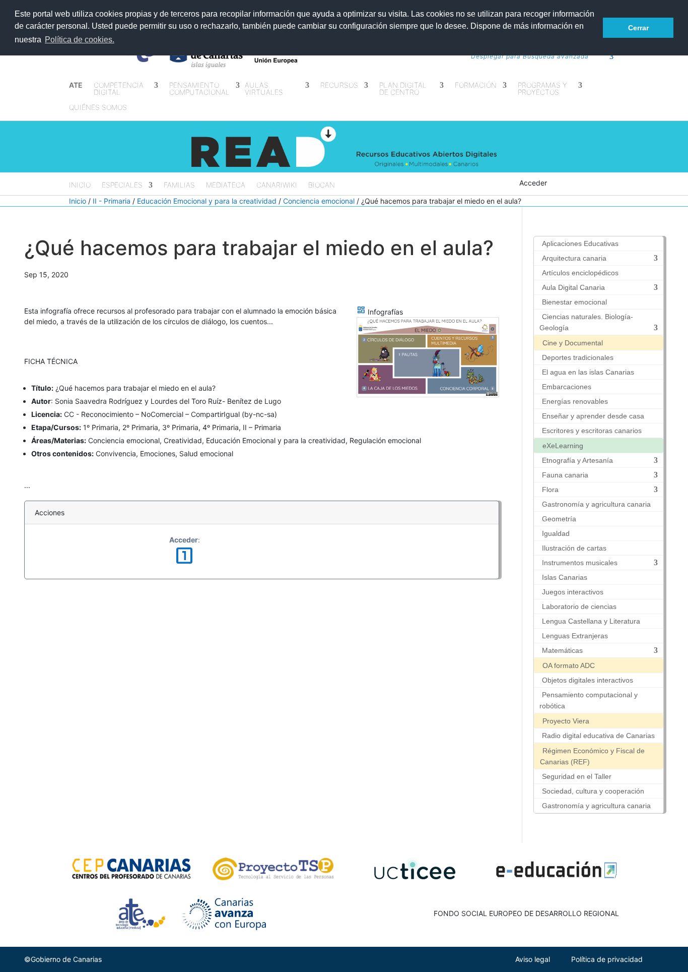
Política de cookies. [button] (79, 39)
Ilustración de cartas (574, 548)
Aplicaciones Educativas (580, 243)
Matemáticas (562, 650)
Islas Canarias (564, 577)
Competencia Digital (119, 89)
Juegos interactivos (572, 592)
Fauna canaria (565, 475)
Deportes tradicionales (577, 357)
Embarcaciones (566, 387)
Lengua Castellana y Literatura (591, 621)
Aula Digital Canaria (573, 287)
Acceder (533, 182)
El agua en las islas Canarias (588, 372)
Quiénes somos (98, 107)
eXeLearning (562, 446)
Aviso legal (532, 959)
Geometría (559, 519)
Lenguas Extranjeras (575, 636)
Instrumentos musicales (579, 563)
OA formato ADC (568, 665)
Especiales (122, 185)
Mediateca (225, 185)
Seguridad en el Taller (576, 776)
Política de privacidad (607, 959)
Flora (550, 489)
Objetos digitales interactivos (587, 680)
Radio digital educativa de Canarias (598, 736)
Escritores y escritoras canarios (592, 431)
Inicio (80, 185)
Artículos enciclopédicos (580, 273)
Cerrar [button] (638, 28)
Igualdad (556, 533)
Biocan (321, 185)
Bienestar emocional (574, 302)
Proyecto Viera (565, 721)
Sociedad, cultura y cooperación (593, 791)
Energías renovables (575, 401)
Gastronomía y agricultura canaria (596, 504)
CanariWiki (276, 185)
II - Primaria (111, 201)
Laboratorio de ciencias (579, 606)
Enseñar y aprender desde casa (593, 416)
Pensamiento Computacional (199, 89)
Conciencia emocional (319, 201)
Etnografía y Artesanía (577, 460)
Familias (179, 185)
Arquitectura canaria (574, 258)
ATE (76, 85)
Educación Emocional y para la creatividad (207, 201)
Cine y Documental (572, 343)
